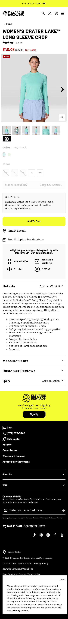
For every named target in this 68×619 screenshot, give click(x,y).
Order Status (10, 450)
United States (14, 552)
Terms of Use (38, 518)
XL (40, 173)
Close (62, 579)
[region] (35, 594)
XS (5, 173)
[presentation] (43, 13)
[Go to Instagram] (48, 536)
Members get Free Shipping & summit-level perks (34, 407)
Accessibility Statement (16, 461)
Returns (7, 444)
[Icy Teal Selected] (4, 154)
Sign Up (34, 414)
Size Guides (12, 197)
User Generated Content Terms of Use (21, 574)
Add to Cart (34, 221)
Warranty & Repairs (14, 456)
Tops (9, 24)
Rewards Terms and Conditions (18, 569)
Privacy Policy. (20, 611)
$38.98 (9, 49)
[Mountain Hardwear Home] (13, 13)
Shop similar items (51, 185)
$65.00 (19, 49)
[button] (62, 13)
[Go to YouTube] (62, 536)
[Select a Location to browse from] (4, 552)
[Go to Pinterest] (41, 536)
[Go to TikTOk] (34, 536)
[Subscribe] (63, 510)
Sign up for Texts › (25, 525)
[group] (34, 407)
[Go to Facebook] (55, 536)
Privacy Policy (55, 518)
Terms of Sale (24, 563)
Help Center (13, 438)
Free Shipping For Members (26, 239)
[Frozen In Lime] (9, 154)
